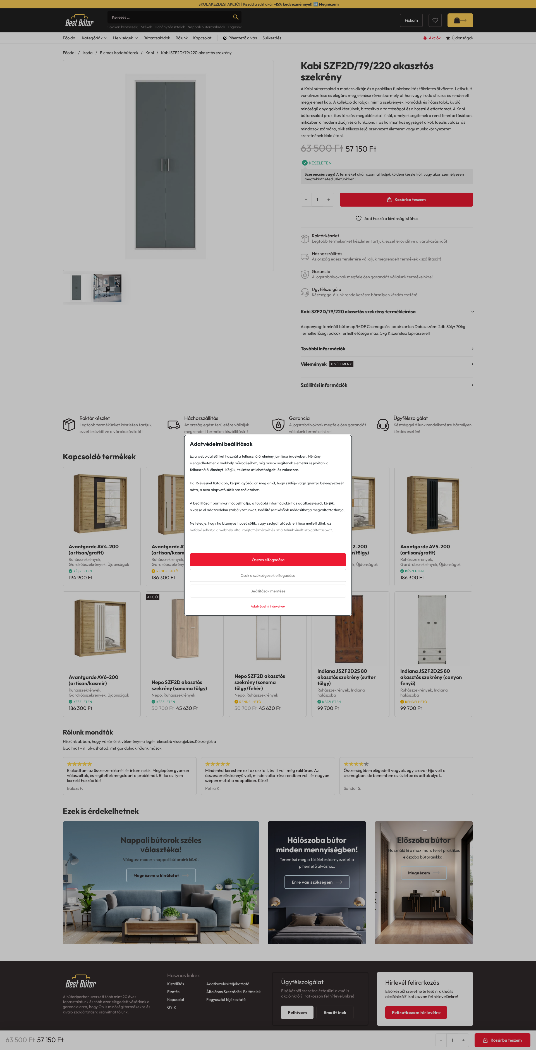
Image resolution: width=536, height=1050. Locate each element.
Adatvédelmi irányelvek (268, 606)
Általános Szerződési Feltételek (233, 991)
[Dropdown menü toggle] (105, 38)
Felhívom (297, 1012)
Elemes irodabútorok (119, 52)
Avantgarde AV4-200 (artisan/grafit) (94, 549)
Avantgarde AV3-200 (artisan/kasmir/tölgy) (177, 549)
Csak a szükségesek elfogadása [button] (268, 575)
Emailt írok (335, 1012)
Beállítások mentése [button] (268, 591)
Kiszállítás (175, 983)
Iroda (88, 52)
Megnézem (329, 4)
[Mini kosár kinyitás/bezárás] (460, 20)
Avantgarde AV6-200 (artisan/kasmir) (93, 680)
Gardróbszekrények (87, 564)
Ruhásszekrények (84, 559)
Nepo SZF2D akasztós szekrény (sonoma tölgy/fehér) (259, 682)
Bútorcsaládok (156, 37)
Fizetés (173, 991)
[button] (266, 67)
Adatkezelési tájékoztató (227, 983)
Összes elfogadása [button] (268, 559)
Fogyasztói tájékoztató (226, 999)
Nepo (157, 695)
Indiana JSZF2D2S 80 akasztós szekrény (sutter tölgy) (346, 677)
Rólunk (182, 37)
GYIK (171, 1007)
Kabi (149, 52)
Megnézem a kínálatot (156, 875)
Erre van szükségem (312, 882)
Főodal (69, 52)
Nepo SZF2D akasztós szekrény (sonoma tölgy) (179, 685)
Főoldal (69, 37)
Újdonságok (118, 564)
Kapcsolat (202, 37)
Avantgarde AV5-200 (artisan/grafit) (425, 549)
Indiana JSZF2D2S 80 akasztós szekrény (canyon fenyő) (431, 677)
